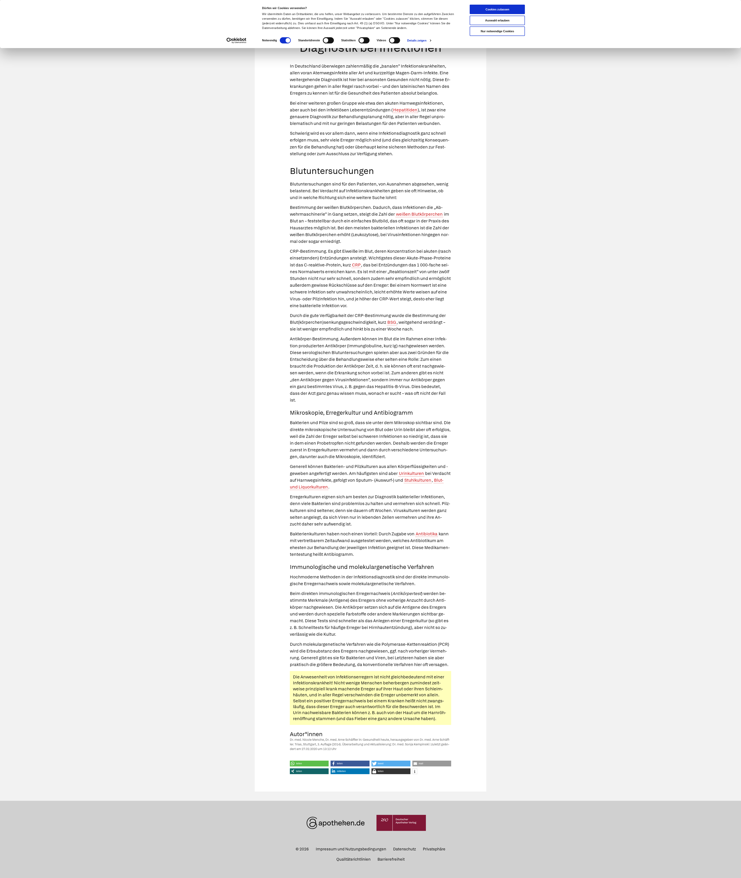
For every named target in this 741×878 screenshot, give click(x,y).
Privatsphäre (434, 849)
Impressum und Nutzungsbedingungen (351, 849)
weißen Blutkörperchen (419, 214)
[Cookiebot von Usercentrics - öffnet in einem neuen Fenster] (236, 40)
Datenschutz (404, 849)
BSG (391, 322)
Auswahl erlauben (497, 20)
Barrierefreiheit (391, 859)
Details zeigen (416, 40)
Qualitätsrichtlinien (353, 859)
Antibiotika (426, 534)
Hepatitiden (405, 110)
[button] (309, 763)
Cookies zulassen (497, 9)
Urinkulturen (411, 473)
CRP (356, 265)
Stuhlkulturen (417, 480)
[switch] (328, 40)
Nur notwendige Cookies (497, 31)
